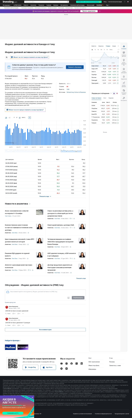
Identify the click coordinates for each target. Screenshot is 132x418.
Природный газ (96, 83)
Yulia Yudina (8, 216)
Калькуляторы (69, 7)
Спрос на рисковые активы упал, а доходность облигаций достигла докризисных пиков (60, 213)
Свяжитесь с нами (115, 365)
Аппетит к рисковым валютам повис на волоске (18, 266)
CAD (68, 89)
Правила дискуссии (10, 302)
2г (17, 117)
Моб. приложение (94, 362)
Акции (114, 46)
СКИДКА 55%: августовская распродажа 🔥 (88, 1)
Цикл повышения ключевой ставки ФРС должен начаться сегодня (19, 240)
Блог (90, 358)
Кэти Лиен (57, 218)
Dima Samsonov (13, 306)
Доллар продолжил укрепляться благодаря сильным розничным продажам (60, 267)
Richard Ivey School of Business (76, 92)
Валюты (94, 46)
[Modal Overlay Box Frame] (17, 406)
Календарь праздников (27, 7)
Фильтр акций (90, 5)
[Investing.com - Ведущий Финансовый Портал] (10, 2)
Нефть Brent (95, 66)
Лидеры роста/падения (100, 93)
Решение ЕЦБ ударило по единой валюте (17, 254)
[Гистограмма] (6, 117)
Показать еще (81, 278)
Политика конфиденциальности (103, 413)
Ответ (8, 313)
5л (19, 117)
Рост (105, 98)
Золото (94, 71)
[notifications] (125, 2)
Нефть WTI (95, 68)
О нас (111, 358)
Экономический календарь (77, 5)
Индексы (101, 46)
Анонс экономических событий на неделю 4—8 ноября (16, 212)
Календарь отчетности (40, 7)
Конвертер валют (52, 7)
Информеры (92, 369)
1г (14, 117)
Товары (108, 46)
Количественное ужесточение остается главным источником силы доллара (18, 227)
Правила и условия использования (82, 413)
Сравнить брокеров (74, 67)
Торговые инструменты (80, 7)
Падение (111, 98)
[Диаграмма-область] (9, 117)
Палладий (94, 80)
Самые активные (96, 98)
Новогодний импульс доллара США (61, 225)
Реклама (112, 362)
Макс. (24, 117)
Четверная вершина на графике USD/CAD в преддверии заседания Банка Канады (60, 241)
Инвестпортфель (94, 365)
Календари (61, 7)
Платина (94, 77)
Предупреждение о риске (122, 413)
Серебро (94, 74)
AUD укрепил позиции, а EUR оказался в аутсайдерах (62, 254)
